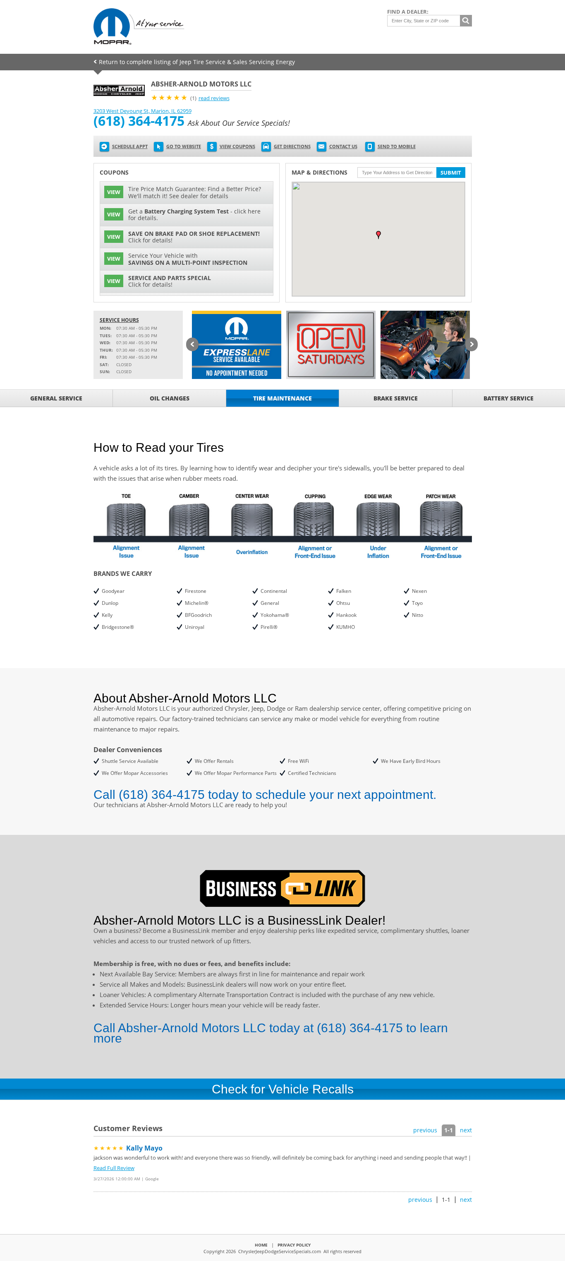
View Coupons (237, 146)
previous (425, 1130)
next (466, 1130)
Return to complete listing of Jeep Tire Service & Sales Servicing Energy (197, 62)
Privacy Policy (294, 1245)
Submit (451, 172)
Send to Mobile (397, 146)
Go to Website (183, 146)
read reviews (214, 98)
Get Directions (292, 146)
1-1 (448, 1130)
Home (261, 1245)
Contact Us (343, 146)
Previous (192, 345)
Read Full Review (113, 1168)
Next (471, 345)
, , (142, 111)
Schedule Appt (130, 146)
